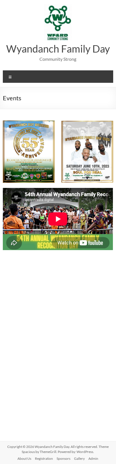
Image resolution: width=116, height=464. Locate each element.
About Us (24, 458)
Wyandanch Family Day (58, 48)
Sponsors (63, 458)
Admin (93, 458)
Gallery (79, 458)
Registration (44, 458)
